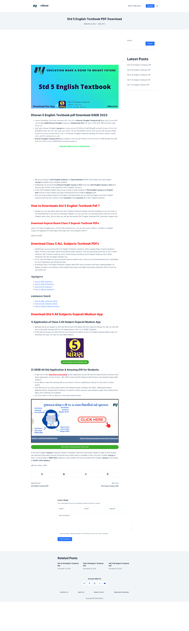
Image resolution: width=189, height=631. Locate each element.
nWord (44, 5)
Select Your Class (134, 6)
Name (61, 509)
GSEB (99, 24)
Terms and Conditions (121, 592)
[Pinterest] (86, 474)
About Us (81, 592)
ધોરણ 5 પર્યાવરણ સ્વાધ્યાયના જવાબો (47, 306)
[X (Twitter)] (64, 474)
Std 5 (103, 24)
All (59, 375)
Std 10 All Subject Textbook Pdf (139, 65)
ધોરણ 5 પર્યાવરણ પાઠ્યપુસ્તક (44, 289)
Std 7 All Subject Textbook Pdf (138, 80)
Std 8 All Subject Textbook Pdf (138, 75)
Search (129, 40)
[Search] (157, 6)
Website (112, 509)
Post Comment (65, 539)
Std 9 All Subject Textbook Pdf (138, 70)
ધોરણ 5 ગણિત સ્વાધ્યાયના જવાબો (46, 301)
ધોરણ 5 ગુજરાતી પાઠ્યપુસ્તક (44, 284)
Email (86, 509)
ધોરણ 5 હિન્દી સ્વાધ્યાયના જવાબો (46, 304)
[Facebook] (42, 474)
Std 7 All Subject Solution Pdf (138, 85)
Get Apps (150, 6)
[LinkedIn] (108, 474)
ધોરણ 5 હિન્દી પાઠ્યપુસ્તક (43, 287)
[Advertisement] (75, 50)
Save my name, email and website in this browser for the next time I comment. (84, 533)
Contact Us (64, 592)
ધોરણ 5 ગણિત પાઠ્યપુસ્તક (44, 282)
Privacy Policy (99, 592)
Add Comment (64, 515)
